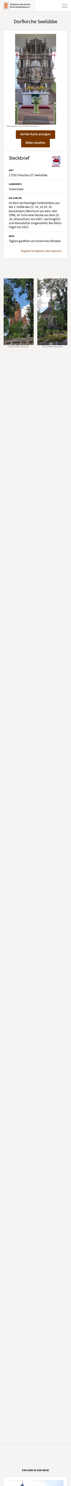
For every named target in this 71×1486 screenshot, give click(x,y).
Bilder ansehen (35, 143)
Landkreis (15, 184)
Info (12, 236)
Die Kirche (15, 198)
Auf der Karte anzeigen (35, 134)
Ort (11, 170)
